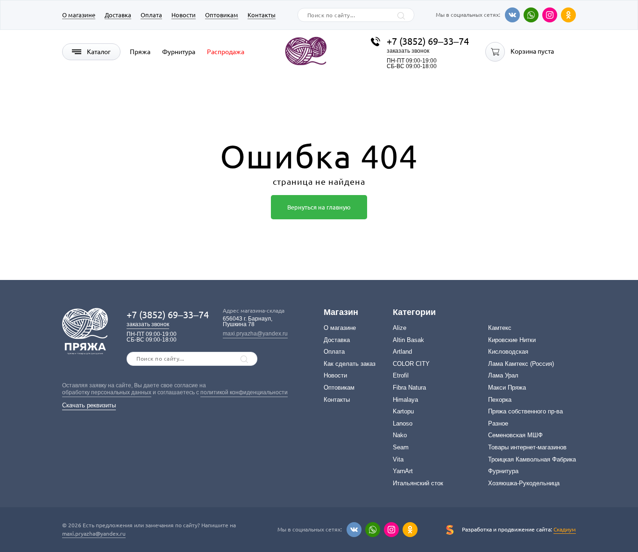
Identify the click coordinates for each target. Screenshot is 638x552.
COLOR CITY (411, 363)
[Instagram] (549, 14)
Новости (183, 15)
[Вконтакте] (512, 14)
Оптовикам (221, 15)
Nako (400, 435)
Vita (398, 459)
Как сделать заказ (350, 363)
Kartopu (403, 411)
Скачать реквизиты (89, 405)
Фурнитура (178, 52)
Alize (399, 327)
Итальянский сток (418, 483)
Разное (498, 423)
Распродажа (225, 52)
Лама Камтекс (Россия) (521, 363)
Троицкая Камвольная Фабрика (532, 459)
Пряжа (140, 52)
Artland (402, 351)
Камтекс (499, 327)
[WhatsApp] (531, 14)
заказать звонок (408, 51)
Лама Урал (503, 375)
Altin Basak (408, 339)
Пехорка (499, 399)
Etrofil (401, 375)
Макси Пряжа (507, 387)
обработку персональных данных (106, 392)
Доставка (118, 15)
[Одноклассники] (568, 14)
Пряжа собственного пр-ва (525, 411)
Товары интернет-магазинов (527, 447)
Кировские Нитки (512, 339)
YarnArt (403, 471)
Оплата (151, 15)
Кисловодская (508, 351)
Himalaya (405, 399)
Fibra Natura (409, 387)
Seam (401, 447)
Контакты (262, 15)
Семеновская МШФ (515, 435)
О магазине (78, 15)
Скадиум (564, 529)
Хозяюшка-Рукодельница (524, 483)
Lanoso (402, 423)
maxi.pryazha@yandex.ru (255, 333)
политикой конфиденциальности (244, 392)
